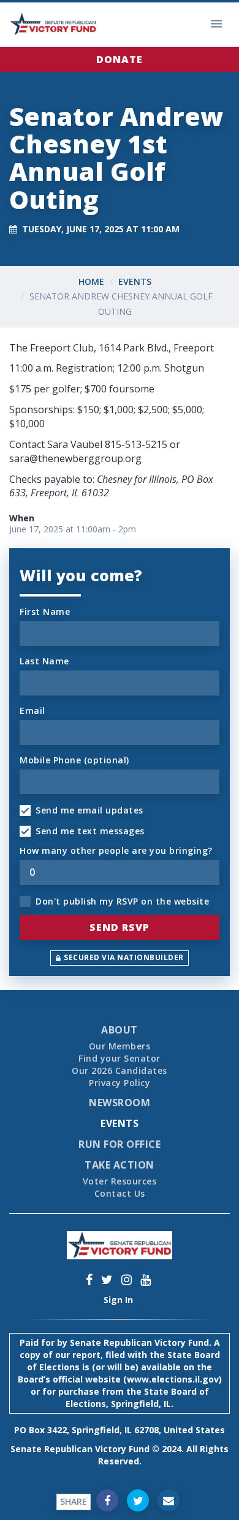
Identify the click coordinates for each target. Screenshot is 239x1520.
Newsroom (119, 1102)
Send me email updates (89, 810)
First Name (45, 611)
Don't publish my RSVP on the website (122, 901)
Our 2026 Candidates (119, 1070)
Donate (119, 59)
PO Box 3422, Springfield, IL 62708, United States (119, 1430)
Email (32, 710)
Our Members (120, 1046)
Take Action (119, 1165)
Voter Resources (120, 1181)
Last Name (44, 661)
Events (134, 281)
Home (91, 281)
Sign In (118, 1299)
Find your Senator (119, 1058)
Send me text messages (90, 831)
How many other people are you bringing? (116, 850)
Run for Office (119, 1144)
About (119, 1030)
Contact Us (119, 1193)
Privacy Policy (119, 1083)
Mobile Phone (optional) (74, 760)
